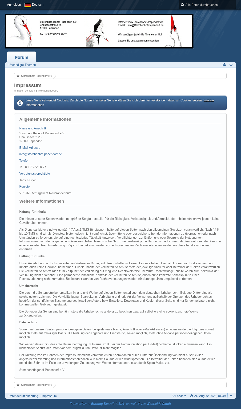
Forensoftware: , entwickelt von (120, 403)
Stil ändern (179, 396)
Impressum (49, 396)
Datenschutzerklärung (23, 396)
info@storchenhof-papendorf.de (40, 154)
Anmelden (14, 4)
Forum (21, 57)
